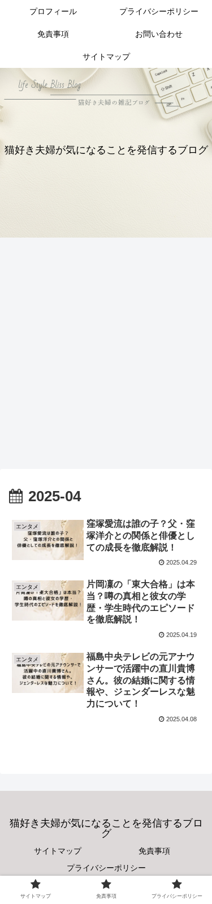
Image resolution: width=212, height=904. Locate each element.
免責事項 (154, 850)
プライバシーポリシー (106, 867)
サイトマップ (57, 850)
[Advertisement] (106, 357)
